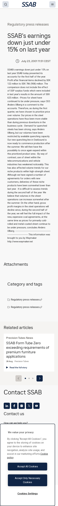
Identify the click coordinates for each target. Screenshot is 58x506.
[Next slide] (40, 378)
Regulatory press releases (25, 299)
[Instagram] (22, 406)
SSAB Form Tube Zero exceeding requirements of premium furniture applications (27, 350)
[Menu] (52, 4)
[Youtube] (36, 406)
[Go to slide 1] (25, 378)
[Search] (5, 4)
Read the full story (18, 367)
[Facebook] (14, 406)
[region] (27, 465)
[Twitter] (29, 406)
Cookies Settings (27, 493)
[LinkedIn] (7, 406)
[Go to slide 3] (33, 378)
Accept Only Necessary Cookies (27, 480)
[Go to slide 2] (29, 378)
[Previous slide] (18, 378)
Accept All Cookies (27, 466)
